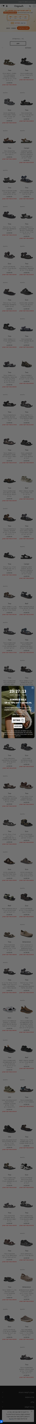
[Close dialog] (33, 688)
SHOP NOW (18, 726)
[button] (18, 720)
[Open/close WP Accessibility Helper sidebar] (1, 1421)
